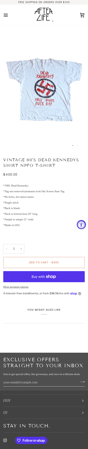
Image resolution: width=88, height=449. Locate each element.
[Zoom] (11, 143)
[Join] (81, 382)
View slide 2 (77, 145)
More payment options (15, 286)
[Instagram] (5, 440)
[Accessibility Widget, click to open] (81, 224)
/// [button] (5, 412)
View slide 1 (72, 145)
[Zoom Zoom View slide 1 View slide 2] (44, 90)
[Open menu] (9, 15)
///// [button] (6, 400)
